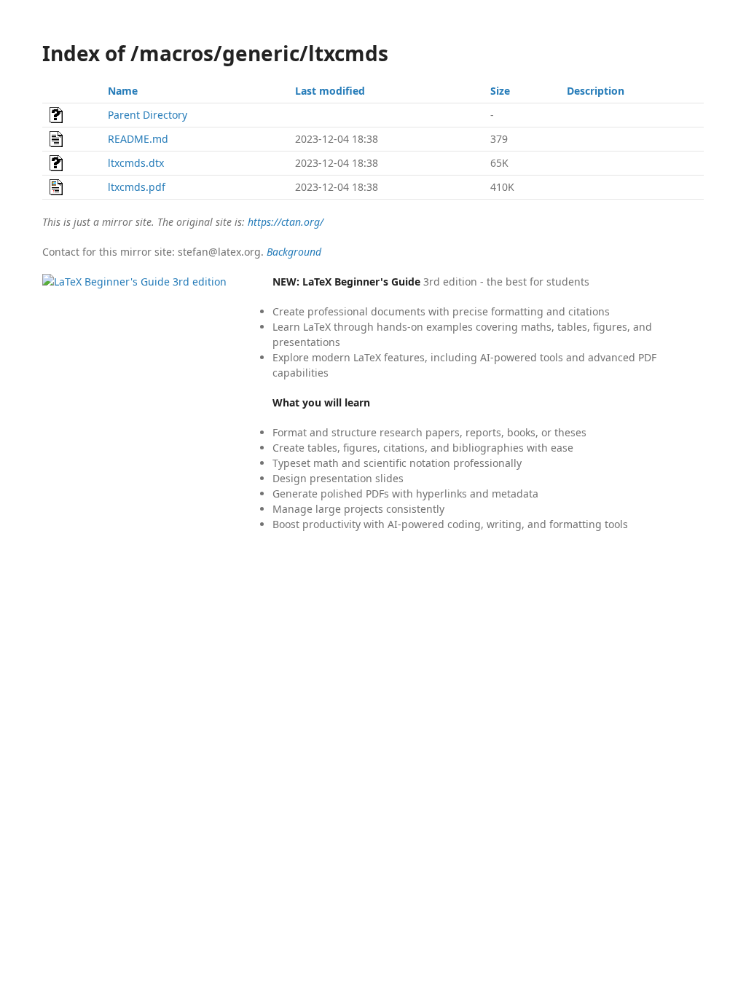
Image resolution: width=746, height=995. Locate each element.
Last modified (330, 91)
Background (294, 252)
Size (500, 91)
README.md (138, 139)
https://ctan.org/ (285, 222)
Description (595, 91)
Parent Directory (147, 115)
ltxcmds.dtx (136, 163)
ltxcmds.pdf (136, 187)
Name (123, 91)
